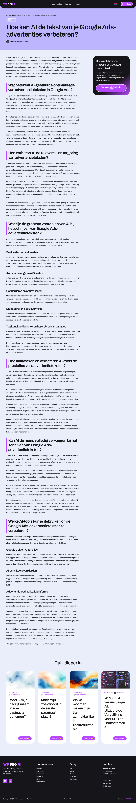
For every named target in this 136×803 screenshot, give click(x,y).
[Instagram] (10, 781)
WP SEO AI (129, 799)
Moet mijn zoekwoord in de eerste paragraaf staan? (51, 708)
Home (8, 15)
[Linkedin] (5, 781)
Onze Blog (14, 15)
